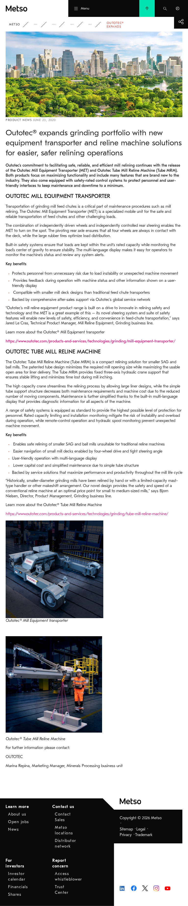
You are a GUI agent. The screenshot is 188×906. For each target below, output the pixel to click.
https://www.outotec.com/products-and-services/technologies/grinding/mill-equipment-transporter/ (91, 341)
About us (17, 814)
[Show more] (181, 22)
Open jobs (18, 822)
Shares (14, 894)
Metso (14, 24)
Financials (18, 887)
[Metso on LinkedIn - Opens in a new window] (122, 888)
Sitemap (126, 829)
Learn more (17, 806)
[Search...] (165, 8)
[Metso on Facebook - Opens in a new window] (134, 888)
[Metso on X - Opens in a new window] (145, 888)
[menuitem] (147, 8)
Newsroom (57, 24)
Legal (140, 829)
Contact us (63, 806)
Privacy (126, 835)
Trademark (144, 835)
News (75, 24)
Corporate (39, 24)
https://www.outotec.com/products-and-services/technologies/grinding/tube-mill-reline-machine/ (87, 514)
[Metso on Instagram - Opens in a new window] (156, 888)
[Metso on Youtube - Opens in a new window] (167, 888)
